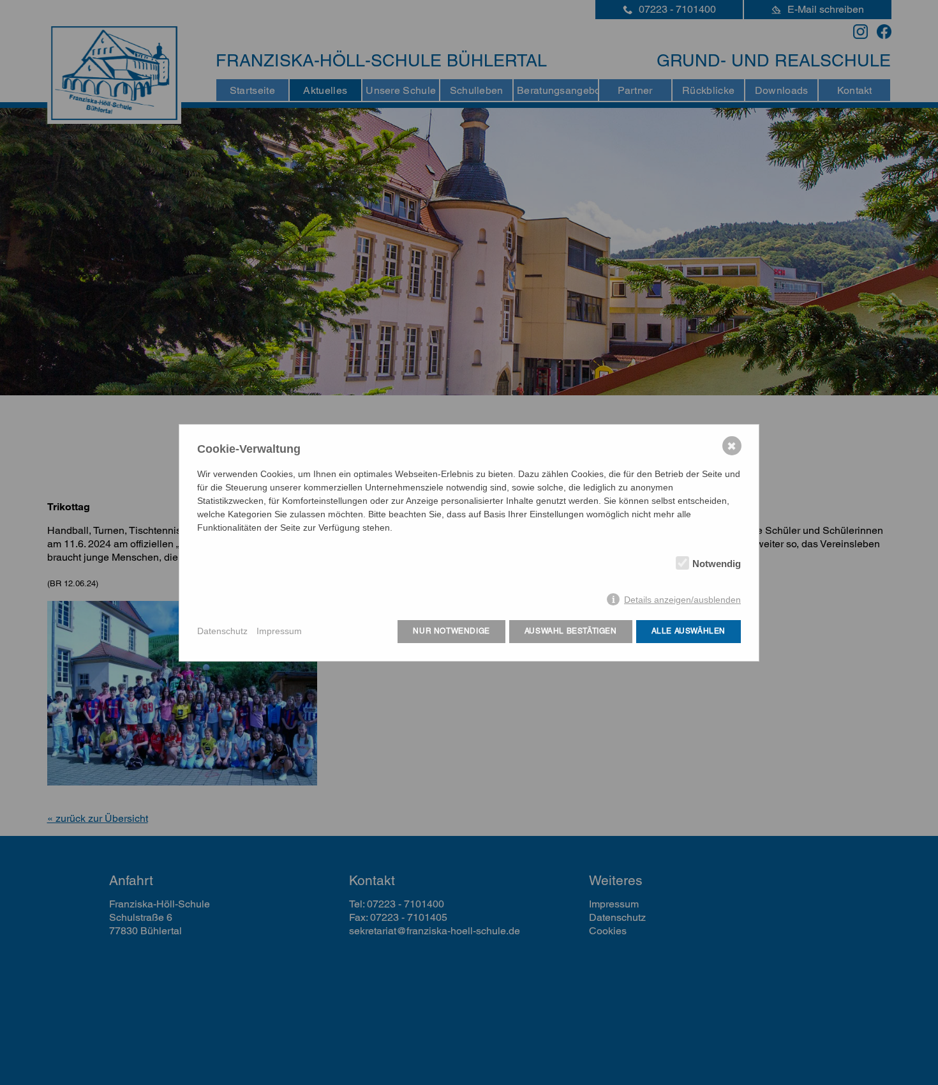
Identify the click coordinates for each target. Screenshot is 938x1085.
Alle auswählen (688, 630)
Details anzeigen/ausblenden (682, 600)
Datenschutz (222, 631)
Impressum (279, 631)
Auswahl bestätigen (571, 630)
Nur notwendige (451, 630)
